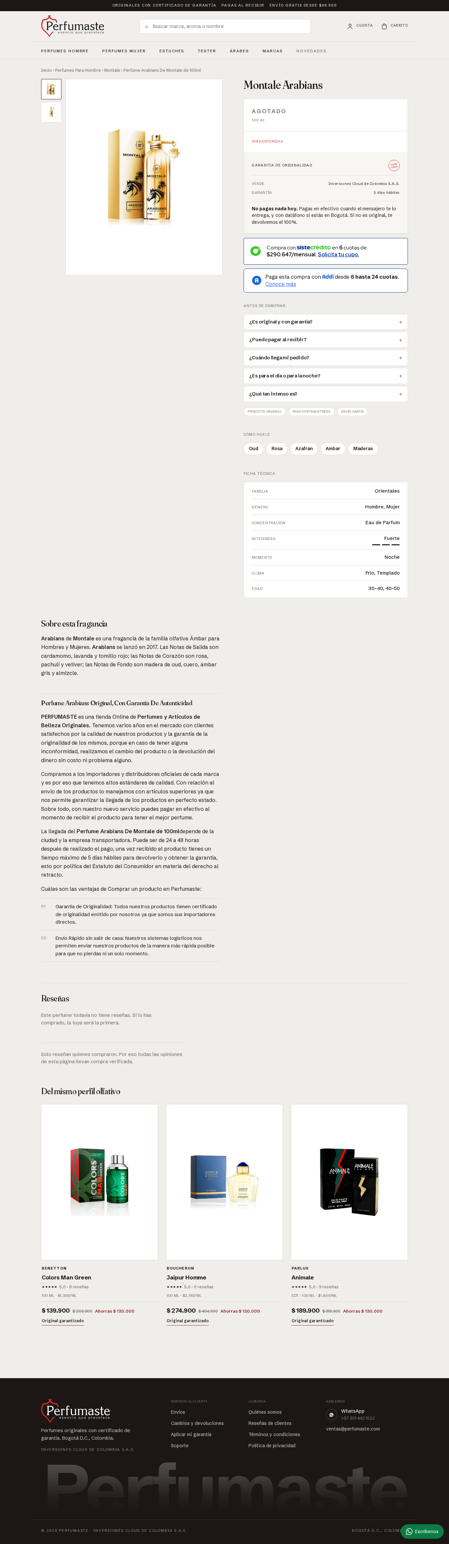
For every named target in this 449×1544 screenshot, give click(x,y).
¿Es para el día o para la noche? (284, 376)
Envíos (178, 1412)
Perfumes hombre (65, 50)
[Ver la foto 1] (51, 89)
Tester (207, 50)
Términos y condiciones (274, 1434)
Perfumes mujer (124, 50)
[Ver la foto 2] (51, 112)
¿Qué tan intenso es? (273, 394)
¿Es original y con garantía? (281, 322)
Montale (112, 70)
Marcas (273, 51)
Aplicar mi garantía (191, 1434)
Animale (303, 1277)
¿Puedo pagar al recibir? (277, 340)
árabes (239, 50)
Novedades (311, 51)
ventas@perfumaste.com (353, 1429)
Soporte (180, 1446)
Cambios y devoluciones (197, 1423)
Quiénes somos (265, 1412)
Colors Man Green (66, 1277)
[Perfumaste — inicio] (72, 26)
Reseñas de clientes (270, 1423)
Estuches (172, 51)
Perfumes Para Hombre (78, 70)
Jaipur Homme (186, 1277)
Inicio (46, 70)
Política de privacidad (271, 1446)
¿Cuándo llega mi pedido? (279, 358)
